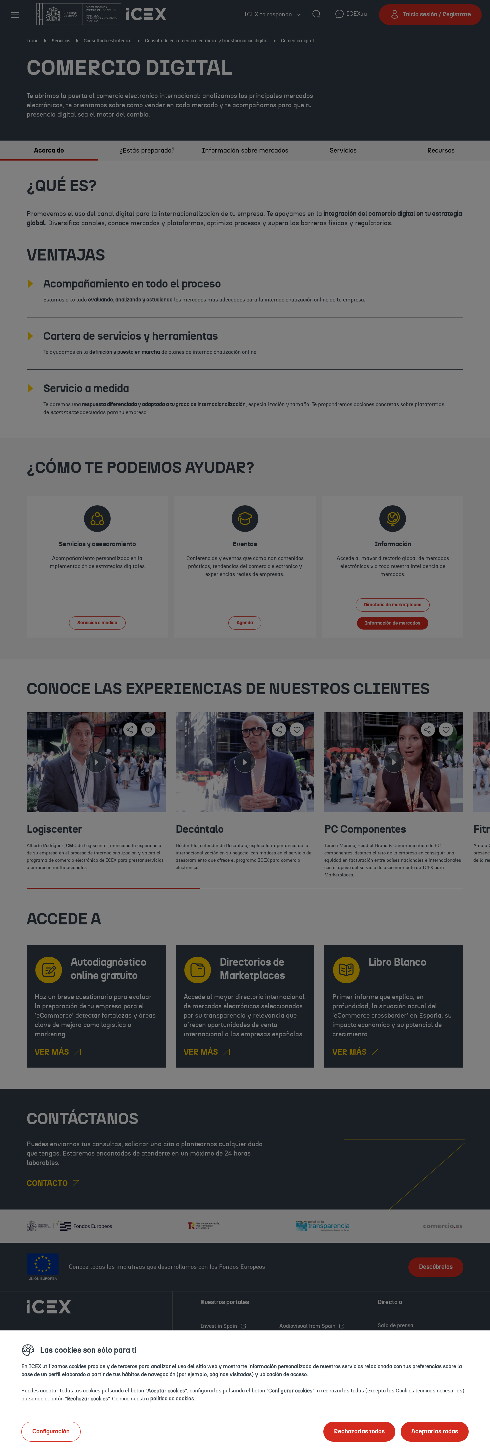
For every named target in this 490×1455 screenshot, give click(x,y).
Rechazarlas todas (359, 1432)
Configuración (51, 1432)
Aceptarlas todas (434, 1432)
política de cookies (172, 1398)
